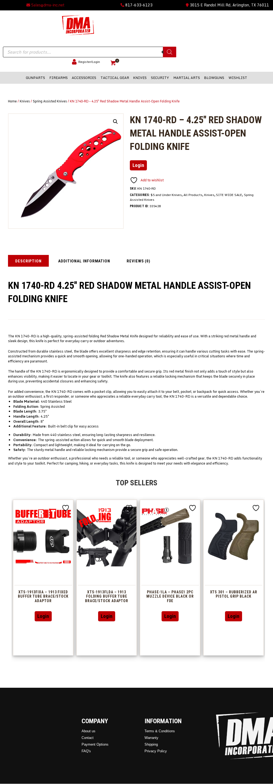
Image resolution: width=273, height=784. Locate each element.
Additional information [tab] (84, 261)
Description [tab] (28, 261)
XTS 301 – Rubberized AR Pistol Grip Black (233, 594)
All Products (192, 194)
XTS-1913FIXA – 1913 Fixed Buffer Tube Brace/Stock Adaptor (43, 596)
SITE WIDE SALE (229, 194)
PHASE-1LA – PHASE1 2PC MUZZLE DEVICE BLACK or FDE (170, 596)
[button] (115, 121)
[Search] (169, 52)
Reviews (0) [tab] (138, 261)
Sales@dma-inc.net (47, 5)
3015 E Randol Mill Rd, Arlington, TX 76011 (229, 5)
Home (12, 101)
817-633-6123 (138, 5)
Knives (25, 101)
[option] (43, 577)
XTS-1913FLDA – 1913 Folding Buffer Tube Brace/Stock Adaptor (106, 596)
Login (138, 165)
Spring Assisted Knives (50, 101)
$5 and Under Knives (166, 194)
